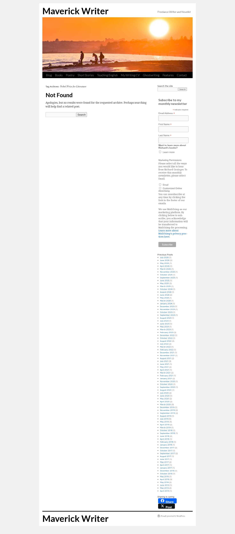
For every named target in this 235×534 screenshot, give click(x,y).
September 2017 (167, 453)
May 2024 (164, 298)
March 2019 (165, 427)
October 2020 (166, 384)
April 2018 (164, 439)
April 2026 (164, 266)
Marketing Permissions (169, 160)
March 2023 (165, 329)
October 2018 (166, 430)
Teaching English (107, 75)
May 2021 (164, 367)
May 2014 (164, 482)
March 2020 (165, 404)
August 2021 (165, 358)
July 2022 (164, 344)
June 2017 (164, 459)
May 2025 (164, 283)
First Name (165, 124)
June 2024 (164, 295)
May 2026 (164, 263)
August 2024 (165, 292)
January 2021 (166, 378)
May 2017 (164, 462)
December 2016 (167, 470)
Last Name (164, 135)
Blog (49, 75)
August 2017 (165, 456)
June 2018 (164, 436)
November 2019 (167, 410)
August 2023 (165, 318)
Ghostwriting (151, 75)
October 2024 (166, 289)
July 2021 (164, 361)
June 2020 (164, 396)
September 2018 (167, 433)
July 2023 (164, 321)
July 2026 (164, 257)
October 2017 (166, 450)
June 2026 (164, 260)
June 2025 (164, 280)
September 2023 (167, 315)
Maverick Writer (75, 11)
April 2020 (164, 401)
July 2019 (164, 419)
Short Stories (86, 75)
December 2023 (167, 306)
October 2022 (166, 338)
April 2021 (164, 370)
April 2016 (164, 479)
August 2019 (165, 416)
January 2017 (166, 468)
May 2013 (164, 488)
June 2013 (164, 485)
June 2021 (164, 364)
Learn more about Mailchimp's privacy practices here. (173, 233)
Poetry (70, 75)
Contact (182, 75)
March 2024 (165, 300)
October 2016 (166, 473)
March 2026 (165, 269)
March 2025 (165, 286)
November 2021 (167, 355)
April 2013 (164, 491)
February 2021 (166, 375)
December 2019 (167, 407)
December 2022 (167, 335)
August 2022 (165, 341)
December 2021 (167, 352)
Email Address (166, 113)
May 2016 (164, 476)
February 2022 (166, 349)
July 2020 (164, 393)
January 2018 (166, 445)
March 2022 (165, 347)
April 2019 (164, 424)
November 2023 (167, 309)
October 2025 (166, 274)
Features (168, 75)
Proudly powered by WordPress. (173, 516)
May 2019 (164, 421)
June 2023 (164, 323)
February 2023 (166, 332)
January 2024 (166, 303)
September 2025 (167, 277)
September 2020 (167, 387)
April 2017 (164, 465)
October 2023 (166, 312)
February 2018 (166, 442)
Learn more (169, 152)
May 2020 (164, 398)
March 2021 (165, 372)
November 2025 (167, 272)
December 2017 (167, 447)
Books (59, 75)
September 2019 (167, 413)
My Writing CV (130, 75)
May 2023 (164, 326)
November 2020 (167, 381)
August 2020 (166, 390)
